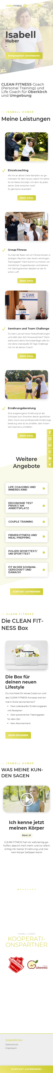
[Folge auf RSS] (50, 445)
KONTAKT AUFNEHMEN (26, 591)
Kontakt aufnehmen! (26, 1069)
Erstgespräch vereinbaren (24, 55)
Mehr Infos (26, 198)
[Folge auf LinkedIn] (50, 458)
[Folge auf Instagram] (50, 439)
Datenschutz (11, 1044)
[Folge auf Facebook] (50, 432)
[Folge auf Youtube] (50, 451)
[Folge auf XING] (50, 464)
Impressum (11, 1048)
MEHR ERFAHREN (18, 735)
